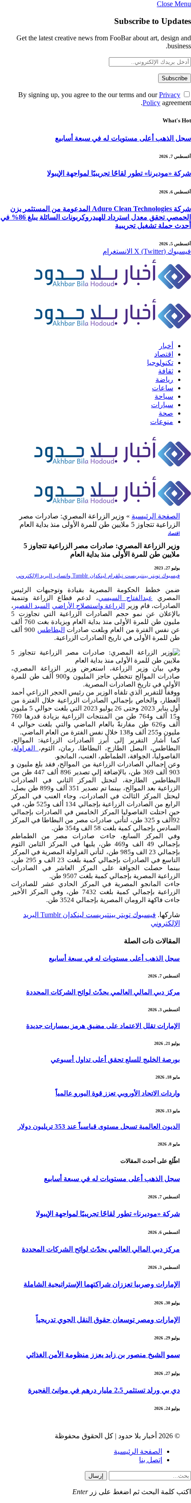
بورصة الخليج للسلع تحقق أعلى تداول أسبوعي (115, 1059)
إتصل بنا (150, 1460)
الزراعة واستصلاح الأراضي (88, 605)
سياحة (164, 396)
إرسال (95, 1475)
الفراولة (26, 748)
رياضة (164, 379)
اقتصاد (163, 354)
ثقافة (165, 371)
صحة (166, 413)
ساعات (162, 388)
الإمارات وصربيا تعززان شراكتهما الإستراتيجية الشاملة (102, 1284)
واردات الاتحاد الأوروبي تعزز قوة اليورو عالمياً (118, 1093)
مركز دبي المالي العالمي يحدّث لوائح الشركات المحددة (103, 992)
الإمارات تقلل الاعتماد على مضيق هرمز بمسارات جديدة (103, 1025)
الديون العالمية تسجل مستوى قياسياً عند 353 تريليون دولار (99, 1126)
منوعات (161, 421)
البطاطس (51, 629)
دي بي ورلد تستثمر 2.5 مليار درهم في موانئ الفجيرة (104, 1390)
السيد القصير (31, 605)
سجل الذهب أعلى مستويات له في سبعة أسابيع (123, 138)
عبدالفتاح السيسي (125, 597)
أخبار (166, 345)
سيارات (162, 404)
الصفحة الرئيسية (155, 516)
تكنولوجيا (160, 362)
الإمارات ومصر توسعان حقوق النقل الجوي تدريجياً (108, 1319)
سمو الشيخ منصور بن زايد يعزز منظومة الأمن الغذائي (103, 1354)
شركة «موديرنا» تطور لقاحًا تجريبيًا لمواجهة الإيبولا (119, 173)
